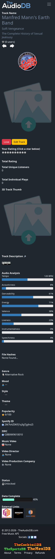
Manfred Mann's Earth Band (26, 20)
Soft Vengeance (13, 29)
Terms (17, 552)
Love (6, 142)
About (7, 552)
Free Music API (10, 533)
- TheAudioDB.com (27, 530)
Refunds (40, 552)
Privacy (28, 552)
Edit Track (19, 142)
